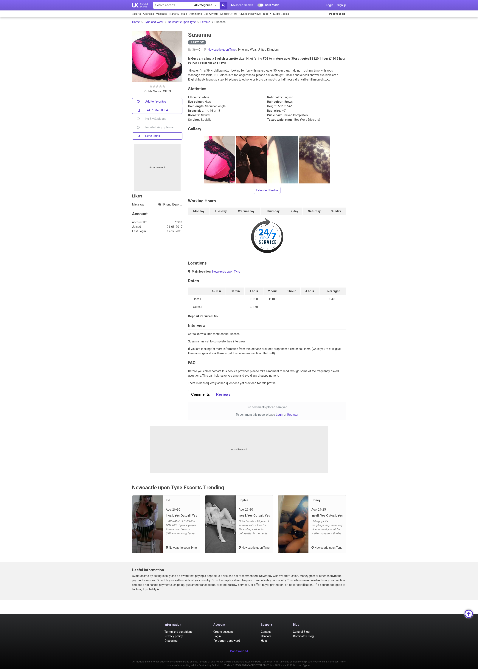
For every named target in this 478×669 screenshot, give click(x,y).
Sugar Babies (281, 13)
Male (184, 13)
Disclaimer (171, 640)
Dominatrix (195, 13)
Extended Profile (267, 190)
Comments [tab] (200, 394)
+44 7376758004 (156, 110)
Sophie (243, 500)
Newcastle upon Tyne (182, 22)
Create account (223, 632)
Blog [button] (266, 13)
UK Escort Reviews (250, 13)
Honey (315, 500)
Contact (266, 632)
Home (136, 22)
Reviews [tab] (223, 394)
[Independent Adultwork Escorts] (140, 5)
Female (205, 22)
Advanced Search (241, 5)
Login (329, 5)
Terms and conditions (178, 632)
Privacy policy (173, 636)
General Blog (301, 632)
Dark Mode (272, 5)
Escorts (136, 13)
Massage (161, 13)
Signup (341, 5)
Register (292, 414)
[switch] (260, 5)
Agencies (148, 13)
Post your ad (337, 13)
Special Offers (228, 13)
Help (264, 640)
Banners (266, 636)
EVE (168, 500)
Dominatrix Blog (303, 636)
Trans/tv (174, 13)
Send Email (152, 136)
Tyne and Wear (153, 22)
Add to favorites (155, 101)
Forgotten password (226, 640)
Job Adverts (211, 13)
